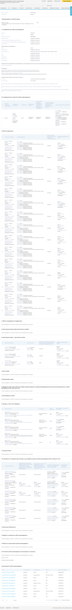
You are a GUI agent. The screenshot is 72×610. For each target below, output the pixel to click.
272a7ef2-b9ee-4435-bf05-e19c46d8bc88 (8, 577)
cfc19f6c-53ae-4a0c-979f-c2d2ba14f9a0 (8, 591)
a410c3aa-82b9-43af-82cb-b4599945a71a (8, 596)
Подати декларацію (66, 1)
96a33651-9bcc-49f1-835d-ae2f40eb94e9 (8, 593)
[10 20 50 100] (4, 600)
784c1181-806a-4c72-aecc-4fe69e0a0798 (8, 580)
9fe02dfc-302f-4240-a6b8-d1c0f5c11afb (8, 572)
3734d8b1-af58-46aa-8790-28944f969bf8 (8, 588)
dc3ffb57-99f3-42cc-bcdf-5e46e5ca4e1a (8, 585)
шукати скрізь (49, 5)
